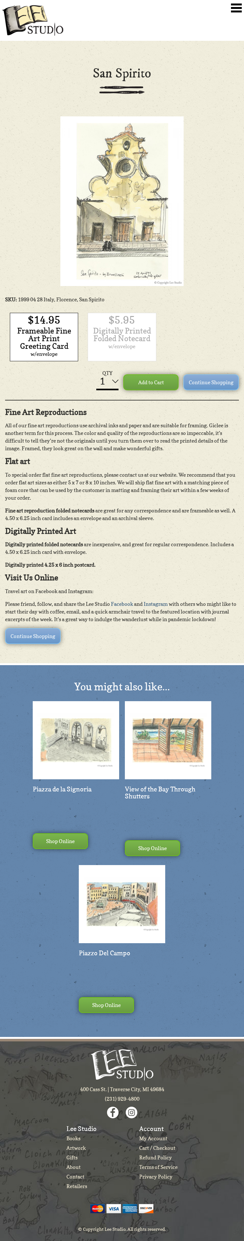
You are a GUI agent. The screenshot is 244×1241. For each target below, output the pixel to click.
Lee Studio (32, 20)
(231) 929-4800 (122, 1099)
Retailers (76, 1186)
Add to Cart (151, 382)
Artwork (76, 1148)
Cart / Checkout (157, 1148)
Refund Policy (155, 1157)
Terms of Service (158, 1167)
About (73, 1167)
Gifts (72, 1157)
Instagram (156, 604)
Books (73, 1138)
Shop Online (60, 841)
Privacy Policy (156, 1176)
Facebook (122, 604)
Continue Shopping (211, 382)
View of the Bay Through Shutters (160, 792)
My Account (153, 1138)
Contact (75, 1176)
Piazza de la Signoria (62, 789)
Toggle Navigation (236, 8)
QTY (107, 373)
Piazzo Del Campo (104, 953)
